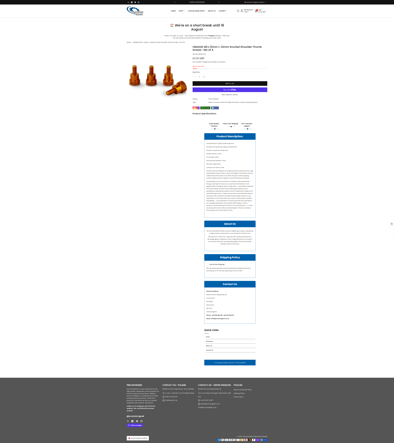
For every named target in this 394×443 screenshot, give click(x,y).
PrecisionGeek (241, 363)
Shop (181, 11)
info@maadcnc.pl (171, 400)
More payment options (230, 95)
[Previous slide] (175, 2)
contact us (209, 350)
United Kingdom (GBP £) (139, 438)
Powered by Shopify (260, 436)
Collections (209, 341)
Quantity (196, 72)
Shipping (205, 62)
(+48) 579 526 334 (171, 397)
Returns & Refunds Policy (243, 390)
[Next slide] (219, 2)
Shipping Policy (239, 393)
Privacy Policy (238, 397)
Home (129, 42)
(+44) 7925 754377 (206, 400)
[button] (182, 11)
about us (209, 346)
